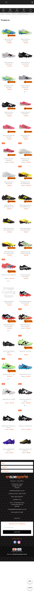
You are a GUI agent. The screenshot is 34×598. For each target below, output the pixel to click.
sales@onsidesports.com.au (17, 490)
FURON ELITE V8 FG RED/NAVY (9, 275)
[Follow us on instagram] (19, 542)
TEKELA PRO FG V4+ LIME (25, 351)
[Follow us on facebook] (15, 542)
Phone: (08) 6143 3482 (17, 512)
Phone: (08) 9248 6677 (17, 496)
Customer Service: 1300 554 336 (17, 493)
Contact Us (17, 518)
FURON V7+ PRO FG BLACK (25, 426)
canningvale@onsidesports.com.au (17, 509)
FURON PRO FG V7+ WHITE (8, 399)
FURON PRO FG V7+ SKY (25, 374)
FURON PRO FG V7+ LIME (9, 374)
